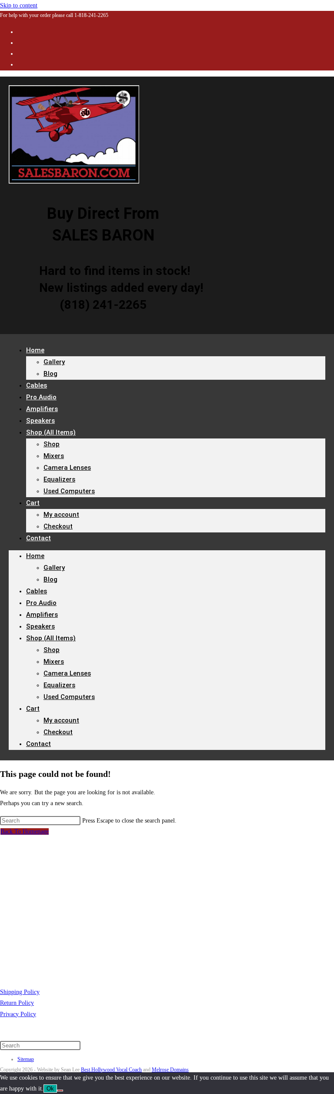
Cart (33, 503)
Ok (50, 1088)
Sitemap (25, 1059)
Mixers (53, 456)
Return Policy (17, 1003)
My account (61, 515)
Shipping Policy (20, 992)
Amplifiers (42, 615)
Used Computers (69, 491)
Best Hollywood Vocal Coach (111, 1070)
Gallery (54, 362)
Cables (36, 591)
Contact (38, 538)
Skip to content (18, 5)
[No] (60, 1090)
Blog (50, 374)
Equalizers (59, 479)
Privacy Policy (18, 1014)
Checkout (58, 526)
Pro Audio (41, 603)
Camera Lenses (67, 468)
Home (35, 350)
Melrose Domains (170, 1070)
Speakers (40, 626)
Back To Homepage (24, 831)
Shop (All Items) (51, 432)
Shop (51, 444)
